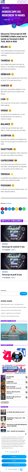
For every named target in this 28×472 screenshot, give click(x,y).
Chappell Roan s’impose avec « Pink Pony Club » (16, 418)
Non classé (6, 7)
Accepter (14, 456)
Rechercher (3, 290)
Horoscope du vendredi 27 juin (13, 247)
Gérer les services (13, 451)
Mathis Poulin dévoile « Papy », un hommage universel (12, 304)
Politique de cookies (12, 469)
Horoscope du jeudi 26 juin (12, 275)
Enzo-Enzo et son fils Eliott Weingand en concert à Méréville (17, 425)
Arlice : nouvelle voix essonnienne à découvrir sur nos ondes (16, 431)
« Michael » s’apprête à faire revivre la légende (10, 313)
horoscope (15, 34)
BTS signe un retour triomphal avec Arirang (10, 316)
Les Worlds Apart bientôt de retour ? (16, 412)
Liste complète (4, 402)
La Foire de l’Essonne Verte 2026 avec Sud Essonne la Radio (13, 307)
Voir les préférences (14, 465)
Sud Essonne (8, 203)
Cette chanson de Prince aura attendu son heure (11, 310)
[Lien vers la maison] (3, 2)
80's (3, 333)
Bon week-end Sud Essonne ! (10, 335)
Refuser (14, 461)
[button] (26, 434)
